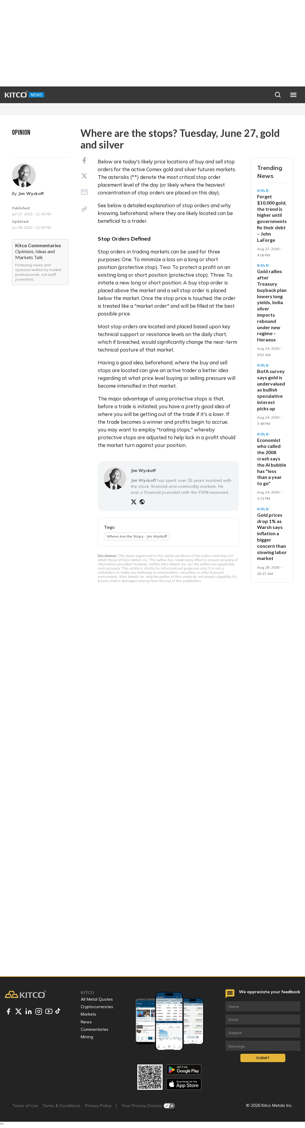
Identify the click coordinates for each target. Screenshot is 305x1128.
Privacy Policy (98, 1105)
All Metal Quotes (97, 999)
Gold (263, 190)
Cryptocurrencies (97, 1006)
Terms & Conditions (61, 1105)
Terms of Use (25, 1105)
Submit (263, 1058)
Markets (88, 1014)
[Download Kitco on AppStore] (183, 1084)
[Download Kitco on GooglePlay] (183, 1069)
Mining (87, 1036)
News (86, 1022)
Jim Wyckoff (31, 193)
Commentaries (94, 1029)
